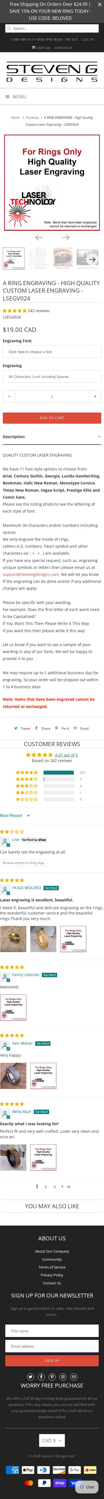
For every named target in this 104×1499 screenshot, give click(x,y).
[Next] (66, 237)
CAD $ (49, 1440)
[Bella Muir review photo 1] (13, 1157)
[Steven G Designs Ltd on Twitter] (30, 1377)
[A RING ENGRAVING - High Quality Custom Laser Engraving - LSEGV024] (52, 183)
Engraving (12, 365)
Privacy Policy (52, 1274)
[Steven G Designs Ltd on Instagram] (63, 1377)
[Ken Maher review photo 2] (43, 1076)
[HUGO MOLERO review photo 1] (13, 939)
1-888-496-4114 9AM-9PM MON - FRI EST (44, 39)
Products (33, 117)
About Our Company (52, 1251)
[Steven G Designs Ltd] (51, 72)
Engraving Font (17, 340)
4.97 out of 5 (66, 755)
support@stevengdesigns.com (31, 574)
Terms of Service (52, 1267)
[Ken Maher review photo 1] (13, 1076)
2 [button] (46, 1186)
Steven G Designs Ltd (57, 1456)
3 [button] (55, 1186)
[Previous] (38, 237)
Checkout (63, 48)
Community (52, 1259)
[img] (12, 831)
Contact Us (52, 1282)
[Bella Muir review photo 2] (43, 1157)
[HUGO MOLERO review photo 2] (43, 939)
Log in (88, 39)
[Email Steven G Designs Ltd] (73, 1377)
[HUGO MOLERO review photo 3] (73, 939)
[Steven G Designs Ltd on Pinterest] (52, 1377)
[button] (15, 310)
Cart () (42, 48)
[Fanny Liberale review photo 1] (13, 1007)
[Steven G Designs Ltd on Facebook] (41, 1377)
